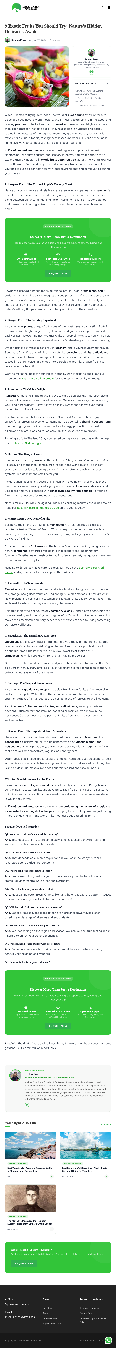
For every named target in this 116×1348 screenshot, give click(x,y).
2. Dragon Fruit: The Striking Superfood (88, 99)
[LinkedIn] (91, 72)
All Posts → (105, 1124)
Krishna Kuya (18, 40)
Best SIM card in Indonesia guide (37, 507)
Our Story (47, 1308)
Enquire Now (58, 273)
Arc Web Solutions (101, 1340)
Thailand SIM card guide (28, 443)
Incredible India (49, 1318)
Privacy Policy (87, 1313)
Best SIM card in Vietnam (37, 378)
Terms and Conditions (90, 1308)
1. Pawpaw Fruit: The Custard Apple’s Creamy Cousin (89, 92)
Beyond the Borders (52, 1323)
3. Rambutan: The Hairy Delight (90, 105)
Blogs (45, 1313)
